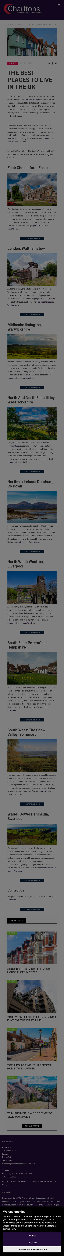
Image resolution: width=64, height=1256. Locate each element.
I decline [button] (32, 1242)
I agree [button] (32, 1235)
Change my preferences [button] (32, 1249)
